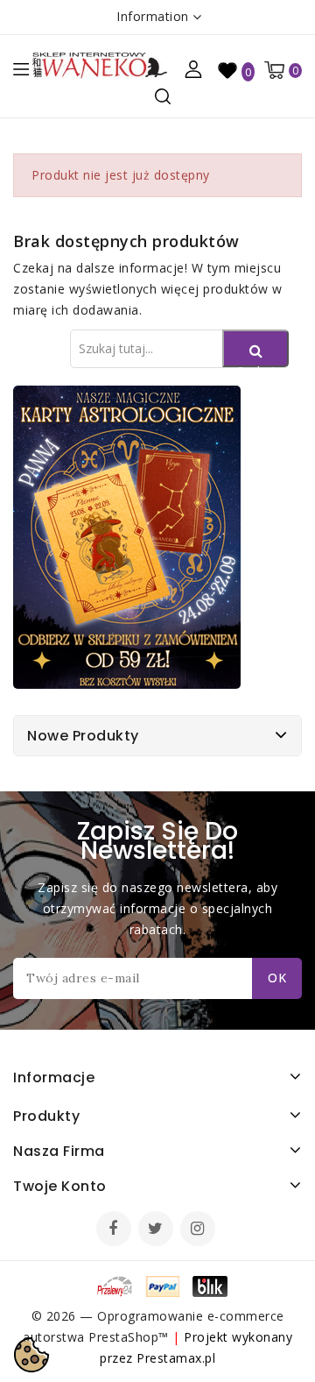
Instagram (200, 1230)
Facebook (115, 1230)
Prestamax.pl (175, 1358)
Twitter (157, 1230)
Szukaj (255, 365)
